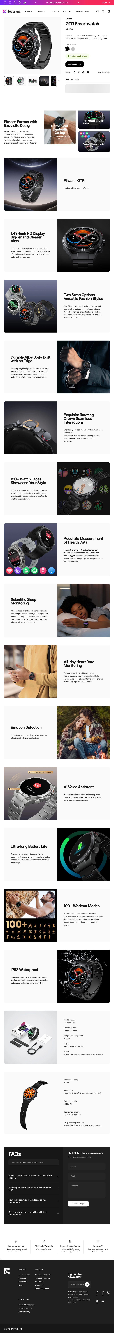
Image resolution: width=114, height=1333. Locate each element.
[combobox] (106, 2)
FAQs (24, 1162)
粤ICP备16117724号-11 (13, 1329)
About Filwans (24, 1275)
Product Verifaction (26, 1305)
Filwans (68, 19)
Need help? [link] (106, 72)
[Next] (78, 2)
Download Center (42, 1289)
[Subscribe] (87, 1284)
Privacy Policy (24, 1312)
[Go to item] (9, 81)
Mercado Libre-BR (42, 1278)
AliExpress (39, 1282)
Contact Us (22, 1282)
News (20, 1285)
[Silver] (73, 49)
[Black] (67, 49)
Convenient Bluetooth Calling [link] (59, 129)
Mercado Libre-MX (42, 1275)
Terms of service (25, 1308)
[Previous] (36, 2)
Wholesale (39, 1285)
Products (22, 1278)
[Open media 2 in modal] (32, 45)
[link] (74, 64)
